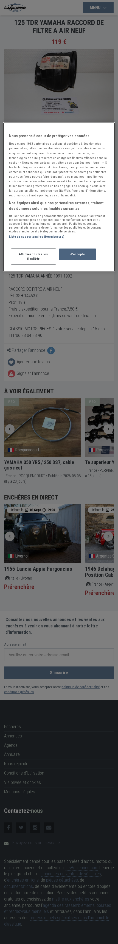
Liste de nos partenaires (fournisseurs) (36, 236)
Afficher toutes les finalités (33, 256)
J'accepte (77, 254)
